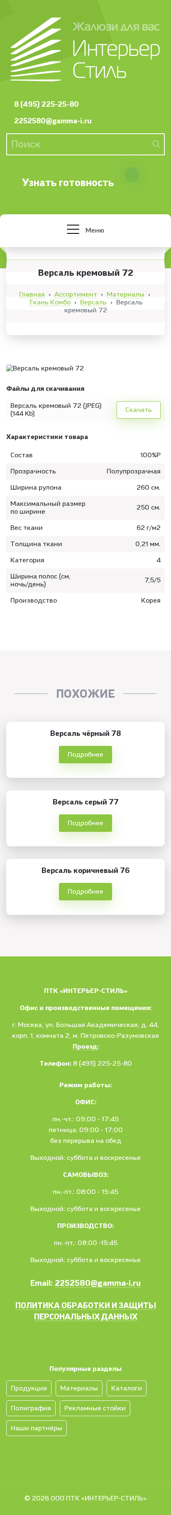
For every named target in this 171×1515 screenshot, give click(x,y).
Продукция (29, 1388)
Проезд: (86, 1046)
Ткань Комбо (50, 302)
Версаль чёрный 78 (85, 733)
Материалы (125, 294)
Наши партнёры (36, 1428)
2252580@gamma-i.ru (53, 121)
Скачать (138, 410)
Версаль (93, 302)
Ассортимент (75, 294)
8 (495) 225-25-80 (46, 104)
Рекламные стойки (95, 1408)
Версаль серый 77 (86, 802)
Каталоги (126, 1388)
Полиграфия (31, 1408)
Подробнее (85, 754)
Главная (32, 294)
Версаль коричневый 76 (85, 870)
